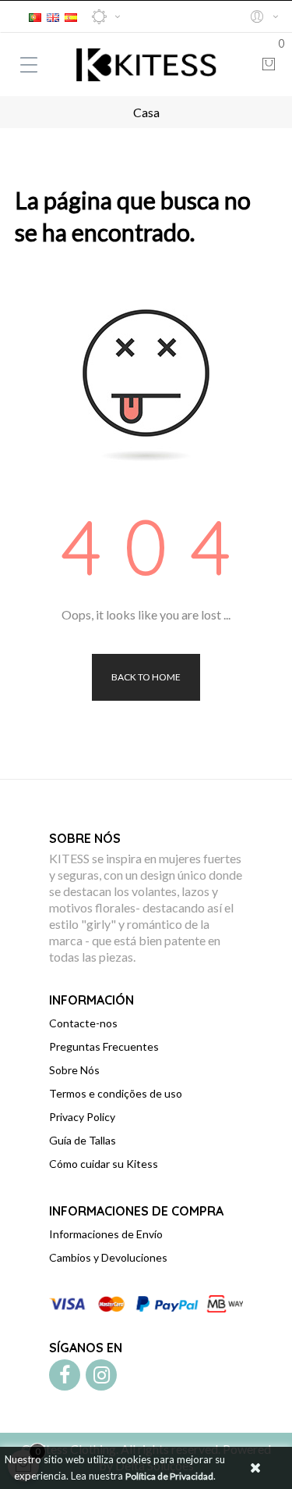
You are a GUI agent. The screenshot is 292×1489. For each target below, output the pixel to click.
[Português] (35, 15)
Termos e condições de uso (115, 1093)
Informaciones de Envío (106, 1234)
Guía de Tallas (82, 1140)
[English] (53, 15)
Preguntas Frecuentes (104, 1046)
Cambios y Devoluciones (108, 1257)
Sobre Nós (74, 1070)
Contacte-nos (83, 1023)
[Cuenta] (263, 16)
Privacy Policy (82, 1116)
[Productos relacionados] (106, 16)
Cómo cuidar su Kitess (103, 1163)
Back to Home (146, 677)
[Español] (71, 15)
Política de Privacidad (169, 1476)
